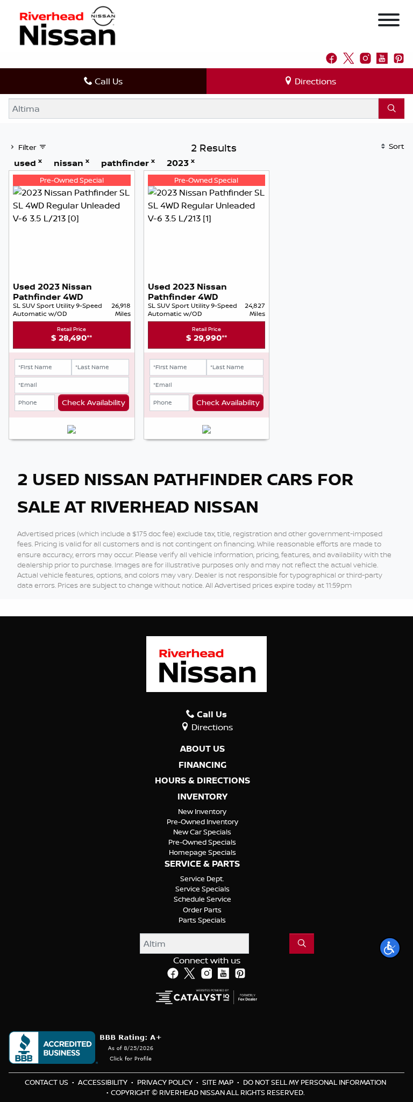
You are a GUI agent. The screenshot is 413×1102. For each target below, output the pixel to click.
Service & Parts (202, 864)
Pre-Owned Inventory (202, 821)
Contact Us (47, 1082)
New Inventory (202, 811)
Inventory (202, 797)
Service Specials (202, 889)
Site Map (218, 1082)
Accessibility (103, 1082)
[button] (390, 948)
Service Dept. (202, 878)
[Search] (391, 108)
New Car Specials (202, 832)
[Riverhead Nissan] (67, 25)
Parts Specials (202, 920)
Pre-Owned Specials (202, 842)
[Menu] (389, 21)
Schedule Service (202, 899)
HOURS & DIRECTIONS (202, 781)
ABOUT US (202, 749)
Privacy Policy (165, 1082)
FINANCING (202, 765)
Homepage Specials (202, 852)
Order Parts (202, 909)
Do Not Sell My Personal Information (314, 1082)
